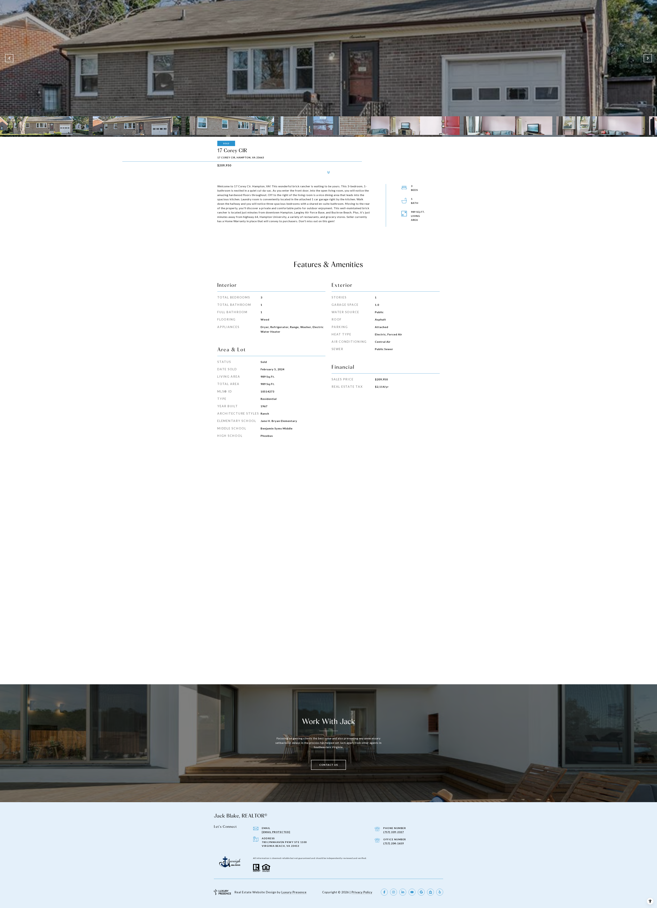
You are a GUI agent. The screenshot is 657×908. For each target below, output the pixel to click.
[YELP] (439, 892)
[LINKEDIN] (402, 892)
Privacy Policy (361, 892)
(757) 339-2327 (393, 832)
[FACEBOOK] (384, 892)
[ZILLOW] (430, 892)
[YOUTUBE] (412, 892)
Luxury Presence (294, 892)
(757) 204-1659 (393, 843)
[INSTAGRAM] (393, 892)
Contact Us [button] (328, 764)
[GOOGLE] (421, 892)
